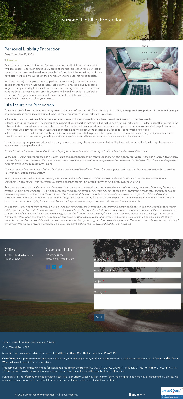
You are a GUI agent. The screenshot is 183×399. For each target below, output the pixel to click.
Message (110, 292)
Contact (173, 65)
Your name (112, 260)
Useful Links (149, 59)
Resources (148, 40)
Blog (145, 46)
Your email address (116, 270)
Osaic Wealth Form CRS (15, 347)
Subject (110, 281)
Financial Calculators (156, 53)
